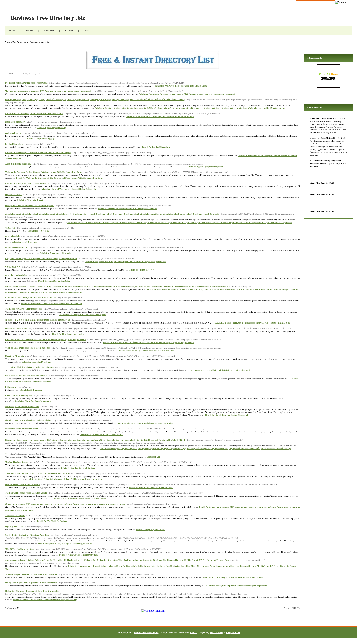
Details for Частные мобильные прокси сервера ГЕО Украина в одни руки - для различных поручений (187, 94)
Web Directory (216, 632)
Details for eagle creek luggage (41, 138)
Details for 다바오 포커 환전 (141, 269)
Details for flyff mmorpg (31, 389)
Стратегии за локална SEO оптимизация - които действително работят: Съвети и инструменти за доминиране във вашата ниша (65, 504)
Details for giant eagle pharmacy (51, 127)
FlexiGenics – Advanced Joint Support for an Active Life (30, 297)
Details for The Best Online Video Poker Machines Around (80, 498)
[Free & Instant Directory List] (152, 68)
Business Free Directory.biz (50, 17)
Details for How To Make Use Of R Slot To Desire (151, 487)
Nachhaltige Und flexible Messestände (22, 406)
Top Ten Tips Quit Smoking (17, 462)
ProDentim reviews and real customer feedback (26, 375)
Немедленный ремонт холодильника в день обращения (31, 582)
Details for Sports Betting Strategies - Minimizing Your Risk (65, 543)
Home (12, 30)
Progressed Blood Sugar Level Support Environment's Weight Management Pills (41, 258)
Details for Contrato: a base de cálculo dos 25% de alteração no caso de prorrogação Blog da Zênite (148, 342)
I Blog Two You (233, 632)
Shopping (34, 42)
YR (6, 453)
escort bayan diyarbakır (16, 275)
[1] (293, 608)
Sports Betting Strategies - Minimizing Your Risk (27, 534)
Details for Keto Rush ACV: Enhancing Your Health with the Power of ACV (160, 116)
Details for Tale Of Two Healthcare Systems (78, 554)
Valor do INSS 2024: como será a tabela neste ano (27, 347)
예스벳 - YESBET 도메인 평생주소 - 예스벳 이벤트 (28, 420)
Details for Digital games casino (150, 529)
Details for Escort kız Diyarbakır (36, 361)
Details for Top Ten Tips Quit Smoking (78, 467)
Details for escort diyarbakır (24, 241)
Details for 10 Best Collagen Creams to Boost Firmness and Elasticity (233, 577)
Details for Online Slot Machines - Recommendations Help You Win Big (45, 599)
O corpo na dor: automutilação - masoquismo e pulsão (29, 205)
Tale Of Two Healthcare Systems (19, 549)
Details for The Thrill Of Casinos (52, 521)
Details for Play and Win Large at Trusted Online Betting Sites (69, 189)
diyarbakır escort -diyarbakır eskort (21, 428)
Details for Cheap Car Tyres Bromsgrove (33, 401)
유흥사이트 (10, 227)
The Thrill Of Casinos (15, 515)
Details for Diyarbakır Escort (30, 200)
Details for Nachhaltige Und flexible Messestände (227, 415)
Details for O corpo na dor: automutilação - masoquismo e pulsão (127, 208)
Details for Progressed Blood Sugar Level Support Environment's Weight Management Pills (125, 261)
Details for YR (153, 456)
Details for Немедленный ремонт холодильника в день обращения (236, 585)
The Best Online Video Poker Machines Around (26, 492)
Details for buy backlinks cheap (156, 147)
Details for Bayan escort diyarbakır (56, 253)
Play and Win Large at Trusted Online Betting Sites (28, 183)
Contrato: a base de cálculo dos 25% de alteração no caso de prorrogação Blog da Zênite (45, 339)
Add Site (29, 30)
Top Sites (69, 30)
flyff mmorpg (11, 386)
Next (299, 608)
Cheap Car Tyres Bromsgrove (18, 395)
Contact (87, 30)
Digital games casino (14, 526)
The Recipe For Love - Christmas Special (23, 308)
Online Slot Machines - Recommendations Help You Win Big (32, 591)
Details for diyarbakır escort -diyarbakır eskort (101, 434)
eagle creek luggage (14, 132)
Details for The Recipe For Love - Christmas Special (83, 314)
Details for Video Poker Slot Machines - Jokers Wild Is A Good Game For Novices (65, 479)
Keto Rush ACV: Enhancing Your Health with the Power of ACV (34, 113)
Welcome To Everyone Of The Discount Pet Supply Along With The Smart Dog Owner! (44, 172)
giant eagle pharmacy (15, 121)
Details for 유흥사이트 (38, 230)
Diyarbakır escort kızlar (16, 328)
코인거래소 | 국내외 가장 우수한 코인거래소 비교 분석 (29, 367)
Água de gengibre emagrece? (18, 163)
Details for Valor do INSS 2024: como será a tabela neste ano (146, 350)
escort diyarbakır (13, 236)
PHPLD (193, 632)
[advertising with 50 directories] (153, 610)
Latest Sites (49, 30)
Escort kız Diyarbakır (15, 356)
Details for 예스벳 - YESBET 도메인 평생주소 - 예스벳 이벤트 (145, 423)
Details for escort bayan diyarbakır (54, 280)
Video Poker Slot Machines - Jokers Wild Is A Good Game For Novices (37, 473)
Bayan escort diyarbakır (16, 247)
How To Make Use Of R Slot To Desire (22, 484)
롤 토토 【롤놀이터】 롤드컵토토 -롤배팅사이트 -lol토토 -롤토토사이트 (37, 319)
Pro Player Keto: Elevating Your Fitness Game (26, 82)
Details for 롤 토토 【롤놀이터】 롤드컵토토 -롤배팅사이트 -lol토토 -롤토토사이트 (252, 322)
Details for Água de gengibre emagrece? (205, 166)
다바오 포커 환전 (13, 266)
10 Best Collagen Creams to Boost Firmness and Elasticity (31, 574)
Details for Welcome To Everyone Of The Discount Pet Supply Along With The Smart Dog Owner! (60, 177)
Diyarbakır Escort (13, 194)
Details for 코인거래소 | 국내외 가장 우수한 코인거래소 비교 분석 (220, 370)
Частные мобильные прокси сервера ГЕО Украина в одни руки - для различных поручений (48, 91)
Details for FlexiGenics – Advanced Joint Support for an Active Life (51, 303)
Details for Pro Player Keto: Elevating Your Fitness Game (181, 85)
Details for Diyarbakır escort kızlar (68, 334)
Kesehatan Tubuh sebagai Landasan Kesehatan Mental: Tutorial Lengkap (38, 152)
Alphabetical (38, 74)
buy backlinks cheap (14, 144)
